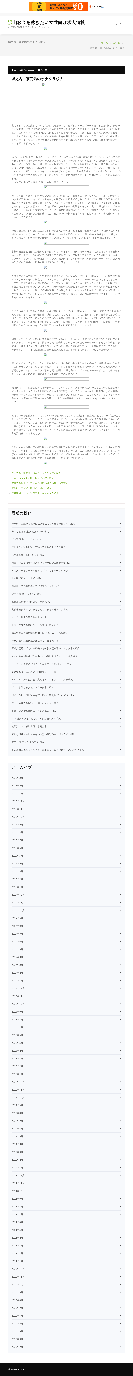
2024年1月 (17, 980)
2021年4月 (17, 1237)
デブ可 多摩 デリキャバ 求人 (27, 593)
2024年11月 (18, 902)
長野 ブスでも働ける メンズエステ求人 (34, 710)
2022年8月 (17, 1113)
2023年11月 (18, 996)
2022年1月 (17, 1167)
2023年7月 (17, 1027)
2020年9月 (17, 1292)
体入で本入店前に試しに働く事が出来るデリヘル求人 (40, 632)
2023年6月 (17, 1035)
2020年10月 (18, 1284)
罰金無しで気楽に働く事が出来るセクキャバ (35, 586)
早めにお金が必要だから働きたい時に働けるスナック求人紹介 (44, 656)
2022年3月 (17, 1152)
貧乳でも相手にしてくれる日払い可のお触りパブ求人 (40, 483)
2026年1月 (17, 793)
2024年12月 (18, 894)
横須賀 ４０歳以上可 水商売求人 (30, 726)
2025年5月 (17, 855)
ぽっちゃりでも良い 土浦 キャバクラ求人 (35, 702)
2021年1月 (17, 1261)
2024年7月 (17, 933)
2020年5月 (17, 1323)
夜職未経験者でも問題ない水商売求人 (32, 601)
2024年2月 (17, 972)
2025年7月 (17, 840)
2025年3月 (17, 871)
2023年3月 (17, 1058)
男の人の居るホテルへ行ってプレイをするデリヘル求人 (41, 570)
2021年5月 (17, 1229)
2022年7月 (17, 1120)
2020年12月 (18, 1268)
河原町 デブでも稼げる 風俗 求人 (32, 488)
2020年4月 (17, 1331)
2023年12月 (18, 988)
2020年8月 (17, 1300)
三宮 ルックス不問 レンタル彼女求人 (33, 478)
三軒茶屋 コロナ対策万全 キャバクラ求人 (35, 493)
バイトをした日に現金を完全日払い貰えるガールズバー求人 (43, 695)
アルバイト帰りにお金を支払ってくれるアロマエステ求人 (42, 679)
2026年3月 (17, 777)
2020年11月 (18, 1276)
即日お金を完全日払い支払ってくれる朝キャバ (36, 640)
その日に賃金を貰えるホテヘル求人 (30, 617)
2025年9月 (17, 824)
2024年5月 (17, 949)
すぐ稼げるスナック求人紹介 (27, 578)
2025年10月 (18, 816)
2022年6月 (17, 1128)
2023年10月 (18, 1003)
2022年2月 (17, 1159)
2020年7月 (17, 1307)
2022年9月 (17, 1105)
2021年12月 (18, 1175)
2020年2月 (17, 1346)
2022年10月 (18, 1097)
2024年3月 (17, 964)
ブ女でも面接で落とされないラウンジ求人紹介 (36, 473)
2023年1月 (17, 1074)
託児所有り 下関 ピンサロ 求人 (28, 554)
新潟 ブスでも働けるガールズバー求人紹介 (35, 625)
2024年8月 (17, 925)
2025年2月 (17, 879)
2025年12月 (18, 801)
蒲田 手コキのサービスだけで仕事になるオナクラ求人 (41, 562)
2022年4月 (17, 1144)
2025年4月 (17, 863)
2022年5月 (17, 1136)
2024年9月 (17, 918)
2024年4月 (17, 957)
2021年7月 (17, 1214)
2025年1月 (17, 886)
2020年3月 (17, 1339)
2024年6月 (17, 941)
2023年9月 (17, 1011)
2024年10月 (18, 910)
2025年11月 (18, 809)
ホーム (118, 23)
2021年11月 (18, 1183)
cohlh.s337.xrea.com (24, 69)
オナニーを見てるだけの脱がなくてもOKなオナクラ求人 (41, 664)
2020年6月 (17, 1315)
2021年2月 (17, 1253)
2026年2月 (17, 785)
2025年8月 (17, 832)
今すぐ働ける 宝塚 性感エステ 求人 (30, 531)
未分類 (116, 42)
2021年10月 (18, 1190)
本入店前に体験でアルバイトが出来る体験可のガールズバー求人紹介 (48, 749)
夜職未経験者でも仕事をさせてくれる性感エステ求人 (40, 609)
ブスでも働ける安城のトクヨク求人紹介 (33, 687)
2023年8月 (17, 1019)
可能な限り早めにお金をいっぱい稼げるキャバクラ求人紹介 (43, 734)
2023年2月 (17, 1066)
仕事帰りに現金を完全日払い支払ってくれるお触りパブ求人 (43, 523)
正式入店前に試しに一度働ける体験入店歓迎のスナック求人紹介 (46, 648)
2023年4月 (17, 1050)
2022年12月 (18, 1081)
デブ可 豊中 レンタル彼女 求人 (28, 741)
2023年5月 (17, 1042)
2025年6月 (17, 848)
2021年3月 (17, 1245)
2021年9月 (17, 1198)
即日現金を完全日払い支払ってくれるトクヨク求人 (39, 547)
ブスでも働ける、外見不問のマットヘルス (34, 671)
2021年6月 (17, 1222)
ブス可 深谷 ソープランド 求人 (28, 539)
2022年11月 (18, 1089)
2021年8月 (17, 1206)
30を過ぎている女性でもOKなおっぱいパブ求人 (37, 718)
